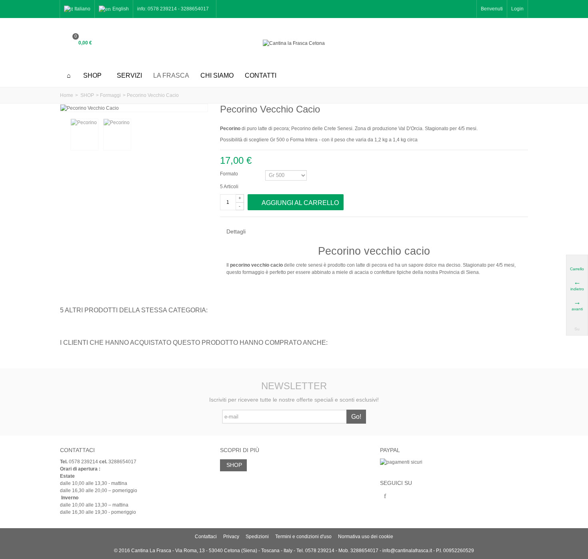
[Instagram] (399, 496)
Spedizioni (257, 536)
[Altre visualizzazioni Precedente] (64, 135)
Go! (356, 416)
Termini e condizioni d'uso (303, 536)
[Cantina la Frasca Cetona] (294, 43)
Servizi (129, 75)
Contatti (260, 75)
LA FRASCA (171, 75)
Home (66, 95)
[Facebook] (385, 496)
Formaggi (110, 95)
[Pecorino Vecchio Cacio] (84, 135)
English (120, 9)
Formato (229, 174)
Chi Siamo (217, 75)
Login (517, 9)
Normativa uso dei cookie (365, 536)
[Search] (518, 43)
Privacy (231, 536)
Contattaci (206, 536)
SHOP (92, 75)
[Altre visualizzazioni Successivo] (203, 135)
